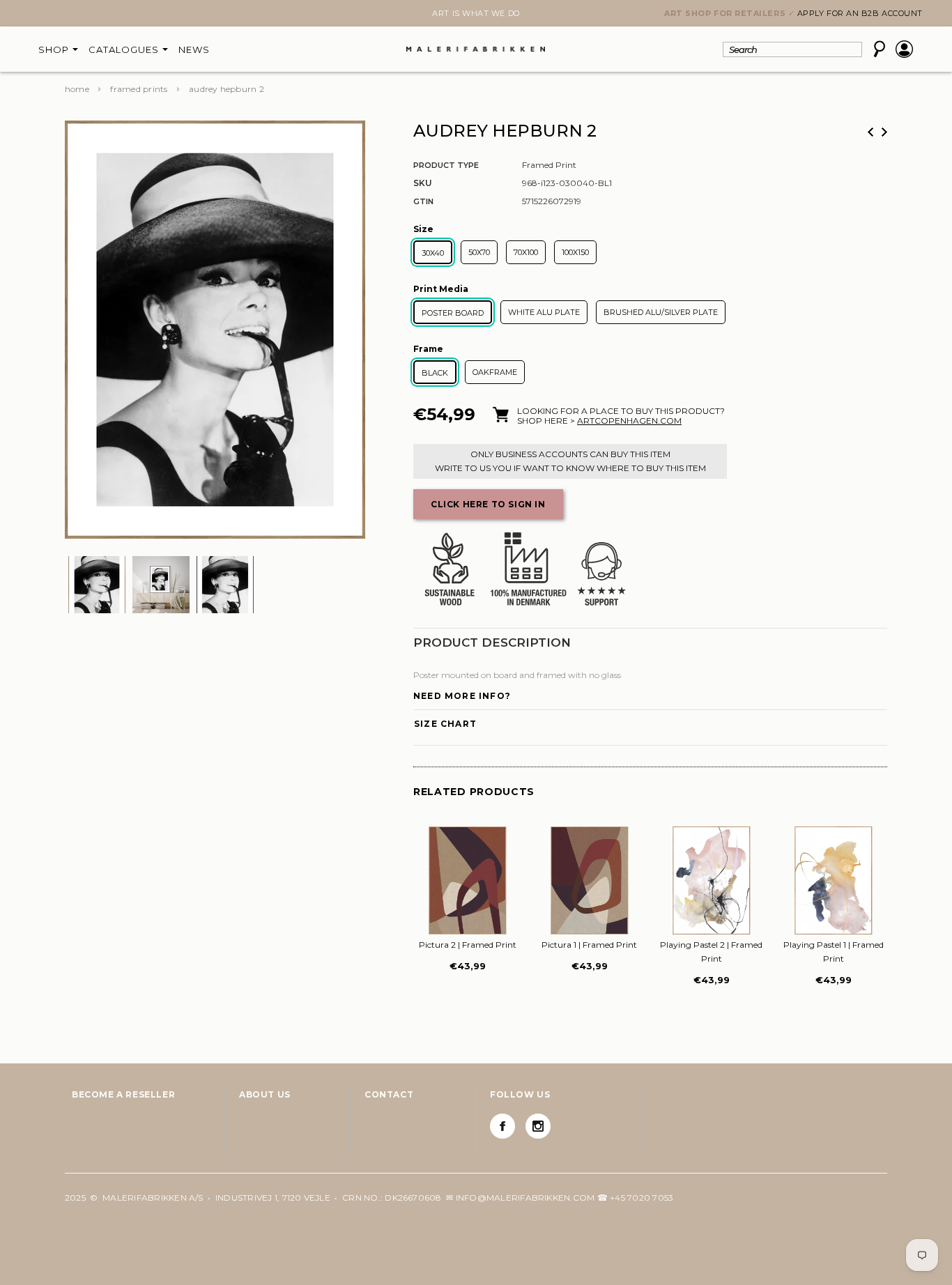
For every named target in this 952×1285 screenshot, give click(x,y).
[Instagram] (538, 1126)
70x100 (526, 252)
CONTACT (388, 1094)
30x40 (433, 253)
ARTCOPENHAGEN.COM (629, 420)
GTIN (423, 201)
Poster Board (453, 313)
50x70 (479, 252)
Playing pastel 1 (833, 951)
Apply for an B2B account (860, 13)
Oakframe (495, 372)
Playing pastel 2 (711, 951)
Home (77, 89)
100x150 (575, 252)
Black (435, 373)
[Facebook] (502, 1126)
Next (73, 15)
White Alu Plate (544, 312)
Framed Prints (138, 89)
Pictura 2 (467, 944)
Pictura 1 (589, 944)
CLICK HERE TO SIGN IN (488, 504)
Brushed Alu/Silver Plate (661, 312)
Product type (446, 165)
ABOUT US (265, 1094)
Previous (870, 132)
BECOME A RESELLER (123, 1094)
